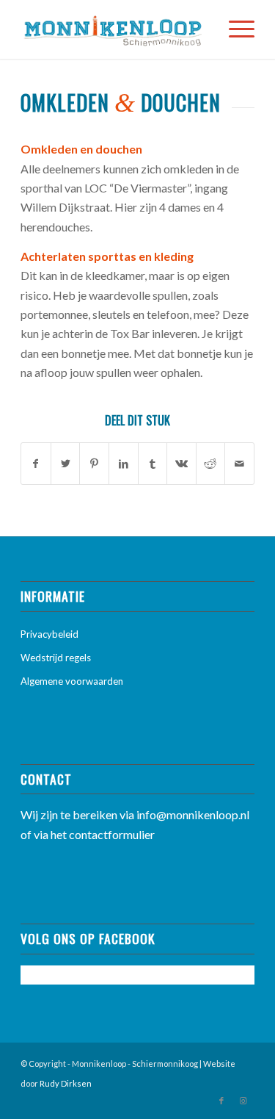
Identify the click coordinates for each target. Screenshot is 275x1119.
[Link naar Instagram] (243, 1101)
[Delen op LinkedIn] (123, 463)
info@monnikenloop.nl (192, 814)
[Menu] (234, 29)
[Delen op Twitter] (65, 463)
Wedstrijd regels (56, 657)
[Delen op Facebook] (36, 463)
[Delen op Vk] (181, 463)
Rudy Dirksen (66, 1083)
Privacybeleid (49, 634)
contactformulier (112, 834)
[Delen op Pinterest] (94, 463)
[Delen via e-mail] (239, 463)
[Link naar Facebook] (221, 1101)
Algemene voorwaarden (72, 681)
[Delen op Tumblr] (153, 463)
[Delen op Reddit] (211, 463)
